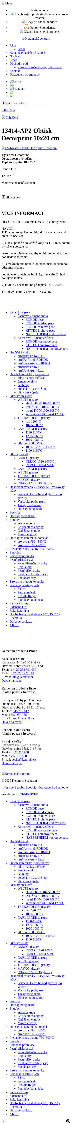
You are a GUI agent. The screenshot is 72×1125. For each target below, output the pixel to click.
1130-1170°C (34, 432)
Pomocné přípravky (22, 556)
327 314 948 (21, 752)
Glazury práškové (21, 396)
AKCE (14, 625)
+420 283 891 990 (24, 669)
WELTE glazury (28, 399)
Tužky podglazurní (29, 505)
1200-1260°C (34, 436)
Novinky (15, 56)
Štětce (21, 588)
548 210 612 (21, 711)
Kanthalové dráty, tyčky (33, 574)
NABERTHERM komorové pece (47, 348)
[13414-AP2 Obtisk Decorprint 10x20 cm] (29, 148)
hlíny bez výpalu (28, 392)
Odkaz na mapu (12, 680)
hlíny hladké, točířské (31, 378)
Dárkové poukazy (21, 621)
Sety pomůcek (27, 592)
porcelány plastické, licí (32, 388)
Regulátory (25, 567)
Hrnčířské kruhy (20, 352)
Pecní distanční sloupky (32, 563)
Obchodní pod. (19, 63)
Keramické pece (20, 312)
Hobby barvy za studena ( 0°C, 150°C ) (35, 614)
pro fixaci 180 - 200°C (32, 545)
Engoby (15, 519)
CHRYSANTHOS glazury (35, 483)
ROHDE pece (35, 319)
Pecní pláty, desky (29, 570)
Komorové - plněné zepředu (35, 338)
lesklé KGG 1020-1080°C (42, 407)
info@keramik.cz (22, 677)
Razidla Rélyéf (27, 596)
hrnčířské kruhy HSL (31, 367)
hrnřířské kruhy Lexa (31, 370)
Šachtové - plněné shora (33, 316)
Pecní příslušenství (21, 559)
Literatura (16, 618)
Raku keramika (19, 610)
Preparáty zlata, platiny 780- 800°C (32, 548)
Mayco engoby (27, 534)
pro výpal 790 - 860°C (32, 541)
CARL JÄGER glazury (32, 428)
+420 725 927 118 (22, 673)
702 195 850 (19, 756)
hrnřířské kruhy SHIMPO (34, 363)
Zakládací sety (27, 578)
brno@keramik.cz (23, 718)
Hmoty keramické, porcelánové (29, 374)
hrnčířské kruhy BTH (31, 356)
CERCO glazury (28, 458)
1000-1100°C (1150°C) (40, 447)
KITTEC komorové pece (41, 345)
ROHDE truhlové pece (40, 327)
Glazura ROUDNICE (31, 443)
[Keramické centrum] (36, 38)
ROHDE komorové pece (41, 341)
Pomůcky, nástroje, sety (24, 585)
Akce (13, 45)
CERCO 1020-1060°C (40, 461)
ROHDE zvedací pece (40, 323)
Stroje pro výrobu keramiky (27, 581)
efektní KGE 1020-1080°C (43, 403)
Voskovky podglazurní (32, 501)
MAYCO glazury (29, 479)
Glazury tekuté (19, 454)
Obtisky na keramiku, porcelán (29, 538)
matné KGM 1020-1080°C (43, 410)
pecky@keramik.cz (24, 759)
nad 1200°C (33, 421)
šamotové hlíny (27, 381)
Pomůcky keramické (30, 599)
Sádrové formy (19, 603)
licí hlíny (23, 385)
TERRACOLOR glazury (34, 418)
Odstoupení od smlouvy (25, 74)
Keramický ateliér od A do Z (28, 52)
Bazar (21, 49)
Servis (13, 60)
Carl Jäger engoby (29, 530)
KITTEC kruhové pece (40, 330)
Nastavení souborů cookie (19, 787)
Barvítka (15, 512)
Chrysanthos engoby (31, 527)
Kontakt (15, 71)
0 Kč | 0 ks (8, 110)
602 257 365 (19, 714)
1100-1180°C (34, 450)
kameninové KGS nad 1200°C (45, 414)
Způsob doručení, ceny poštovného (40, 67)
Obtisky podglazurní (30, 508)
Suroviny (15, 552)
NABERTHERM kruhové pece (46, 334)
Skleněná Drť (18, 607)
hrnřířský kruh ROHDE (33, 359)
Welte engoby (26, 523)
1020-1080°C (34, 425)
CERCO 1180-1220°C (40, 465)
